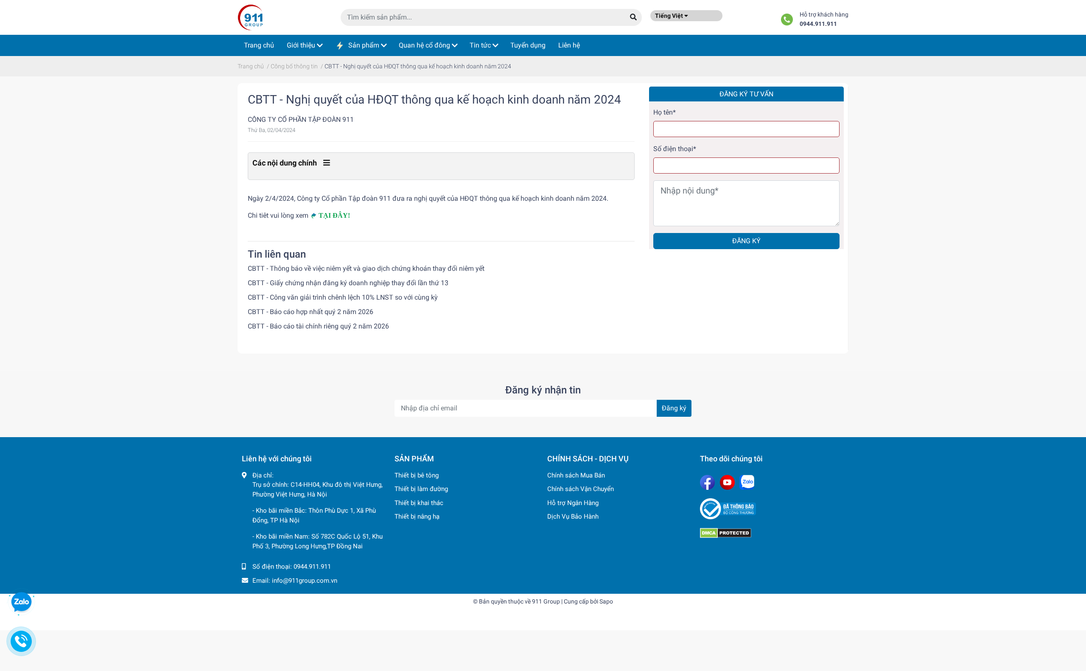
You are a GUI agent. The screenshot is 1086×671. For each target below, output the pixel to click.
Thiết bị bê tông (417, 475)
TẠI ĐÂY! (334, 215)
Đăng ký (746, 241)
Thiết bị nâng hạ (417, 516)
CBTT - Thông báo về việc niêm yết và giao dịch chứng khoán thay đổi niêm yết (366, 268)
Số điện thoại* (674, 149)
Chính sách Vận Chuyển (580, 489)
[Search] (633, 17)
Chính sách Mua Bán (576, 475)
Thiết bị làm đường (421, 489)
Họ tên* (664, 112)
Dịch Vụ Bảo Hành (573, 516)
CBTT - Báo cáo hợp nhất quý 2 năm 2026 (310, 312)
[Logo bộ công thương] (772, 508)
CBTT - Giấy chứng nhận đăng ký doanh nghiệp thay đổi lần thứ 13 (348, 283)
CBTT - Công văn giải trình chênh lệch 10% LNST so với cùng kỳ (343, 297)
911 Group (546, 601)
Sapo (606, 601)
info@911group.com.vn (304, 580)
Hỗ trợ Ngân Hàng (573, 503)
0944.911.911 (818, 24)
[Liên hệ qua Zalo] (21, 602)
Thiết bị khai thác (419, 503)
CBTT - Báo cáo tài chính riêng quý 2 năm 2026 (318, 326)
